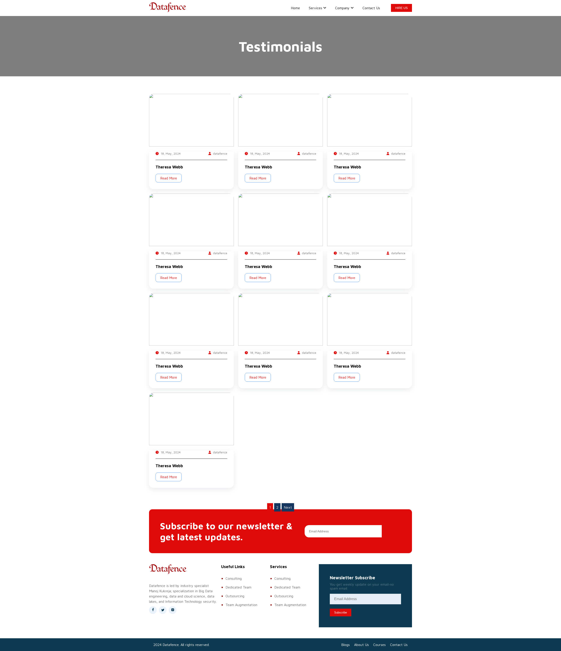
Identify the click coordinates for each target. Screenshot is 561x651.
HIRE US (401, 8)
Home (295, 8)
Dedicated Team (238, 587)
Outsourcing (234, 596)
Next (288, 507)
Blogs (345, 645)
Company (342, 8)
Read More (168, 178)
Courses (379, 645)
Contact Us (371, 8)
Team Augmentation (241, 605)
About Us (361, 645)
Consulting (233, 578)
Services (315, 8)
